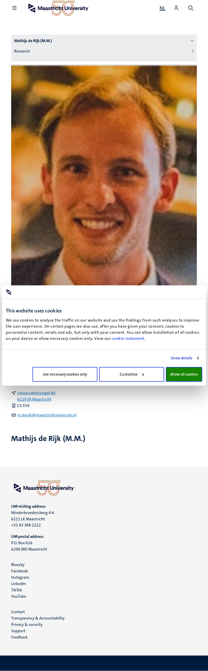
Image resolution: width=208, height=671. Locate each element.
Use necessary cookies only (65, 374)
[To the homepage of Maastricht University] (104, 488)
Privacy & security (27, 624)
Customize (129, 374)
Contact (18, 611)
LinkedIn (18, 583)
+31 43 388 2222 (26, 525)
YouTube (18, 596)
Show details (181, 358)
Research (22, 51)
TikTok (16, 590)
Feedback (19, 637)
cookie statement (128, 338)
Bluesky (18, 564)
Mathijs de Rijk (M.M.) (33, 40)
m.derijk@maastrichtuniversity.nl (46, 415)
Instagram (20, 577)
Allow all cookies (184, 374)
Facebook (19, 571)
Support (18, 630)
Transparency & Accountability (38, 618)
